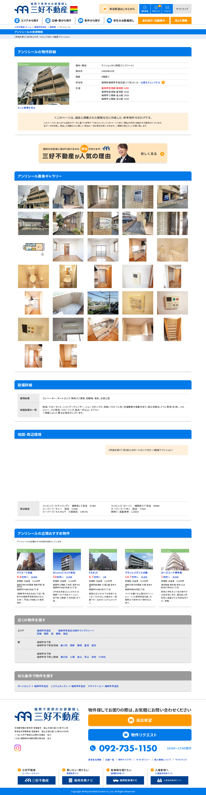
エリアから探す (30, 20)
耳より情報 (181, 20)
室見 (86, 645)
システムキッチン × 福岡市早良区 (68, 686)
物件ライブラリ (125, 759)
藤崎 (58, 633)
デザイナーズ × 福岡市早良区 (103, 686)
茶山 (86, 656)
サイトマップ (182, 8)
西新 (46, 633)
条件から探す (92, 20)
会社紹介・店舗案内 (153, 20)
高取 (39, 633)
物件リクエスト (144, 734)
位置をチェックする (150, 82)
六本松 (102, 656)
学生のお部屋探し (123, 20)
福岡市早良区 (44, 630)
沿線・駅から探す (61, 20)
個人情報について (162, 759)
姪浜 (94, 645)
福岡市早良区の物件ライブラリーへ (76, 630)
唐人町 (64, 645)
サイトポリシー (143, 759)
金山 (79, 656)
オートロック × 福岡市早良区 (33, 686)
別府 (94, 656)
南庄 (65, 633)
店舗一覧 (109, 759)
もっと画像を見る (26, 107)
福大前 (64, 656)
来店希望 (122, 9)
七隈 (72, 656)
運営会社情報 (94, 759)
